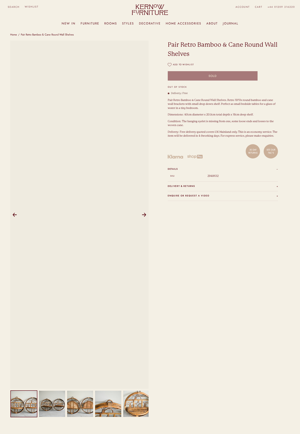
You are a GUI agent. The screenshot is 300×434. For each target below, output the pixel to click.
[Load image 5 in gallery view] (136, 404)
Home (13, 35)
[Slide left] (14, 214)
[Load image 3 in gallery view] (80, 404)
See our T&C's (271, 151)
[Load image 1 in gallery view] (24, 404)
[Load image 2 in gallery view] (52, 404)
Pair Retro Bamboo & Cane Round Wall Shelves (47, 35)
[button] (13, 6)
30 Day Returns (253, 151)
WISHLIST (32, 7)
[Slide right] (144, 214)
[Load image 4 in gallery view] (108, 404)
